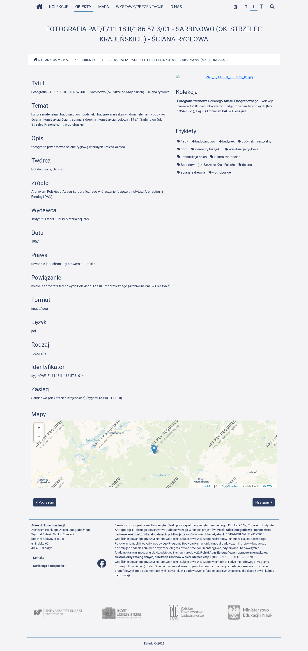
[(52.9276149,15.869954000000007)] (154, 449)
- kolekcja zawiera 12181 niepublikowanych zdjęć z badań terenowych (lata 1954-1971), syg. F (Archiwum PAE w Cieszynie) (225, 106)
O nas (176, 6)
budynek (228, 141)
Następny (262, 502)
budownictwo (205, 141)
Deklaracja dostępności (48, 565)
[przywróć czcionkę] (253, 7)
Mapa (103, 6)
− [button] (39, 436)
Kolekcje (58, 6)
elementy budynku (208, 149)
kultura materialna (227, 157)
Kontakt (38, 557)
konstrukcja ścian (194, 157)
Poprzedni (46, 502)
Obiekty (83, 6)
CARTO (267, 486)
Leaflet (206, 486)
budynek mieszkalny (256, 141)
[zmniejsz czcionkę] (246, 7)
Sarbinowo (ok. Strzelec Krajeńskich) (208, 165)
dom (184, 149)
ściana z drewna (193, 172)
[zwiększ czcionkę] (261, 7)
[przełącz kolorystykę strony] (235, 7)
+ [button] (39, 427)
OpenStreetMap (230, 486)
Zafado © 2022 (154, 643)
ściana (247, 165)
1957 (184, 141)
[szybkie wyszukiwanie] (272, 7)
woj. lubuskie (221, 172)
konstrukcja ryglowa (243, 149)
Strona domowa (53, 59)
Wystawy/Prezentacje (139, 6)
